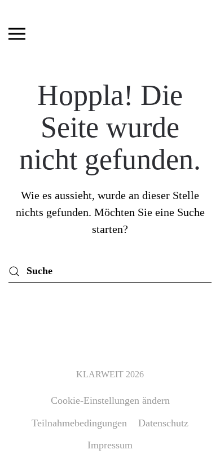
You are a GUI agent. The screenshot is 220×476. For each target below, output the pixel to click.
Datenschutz (163, 423)
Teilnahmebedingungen (79, 423)
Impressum (110, 445)
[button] (16, 33)
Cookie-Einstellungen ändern (110, 400)
